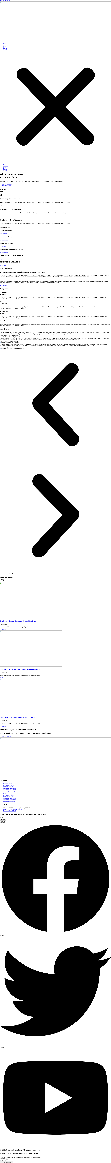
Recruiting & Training (9, 791)
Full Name (3, 1158)
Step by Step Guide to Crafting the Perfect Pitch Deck (18, 621)
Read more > (3, 629)
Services (5, 45)
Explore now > (4, 233)
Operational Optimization (9, 789)
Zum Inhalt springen (5, 0)
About (5, 46)
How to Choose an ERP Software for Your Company (17, 717)
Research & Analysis (8, 785)
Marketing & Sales (8, 786)
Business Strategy (7, 783)
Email (1, 818)
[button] (55, 107)
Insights (5, 48)
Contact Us (6, 49)
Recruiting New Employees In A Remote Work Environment (20, 669)
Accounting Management (9, 788)
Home (4, 43)
